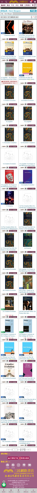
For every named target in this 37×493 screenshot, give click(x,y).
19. (9, 228)
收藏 (18, 492)
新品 (8, 5)
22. (27, 248)
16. (27, 185)
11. (9, 143)
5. (9, 78)
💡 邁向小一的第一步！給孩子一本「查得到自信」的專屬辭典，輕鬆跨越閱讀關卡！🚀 (35, 8)
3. (8, 59)
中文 (12, 5)
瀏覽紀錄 (26, 492)
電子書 (34, 5)
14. (27, 164)
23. (9, 269)
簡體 (21, 5)
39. (9, 441)
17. (9, 206)
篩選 (34, 11)
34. (27, 380)
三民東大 (27, 5)
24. (27, 270)
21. (9, 250)
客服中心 (11, 492)
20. (27, 228)
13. (9, 164)
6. (27, 80)
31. (9, 359)
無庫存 (4, 39)
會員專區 (33, 492)
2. (26, 37)
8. (27, 100)
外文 (17, 5)
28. (27, 313)
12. (28, 143)
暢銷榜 (3, 5)
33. (9, 378)
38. (26, 422)
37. (9, 421)
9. (9, 121)
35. (8, 400)
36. (27, 400)
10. (27, 121)
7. (9, 100)
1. (9, 35)
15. (9, 185)
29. (8, 336)
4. (27, 57)
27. (9, 311)
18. (27, 207)
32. (27, 359)
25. (9, 290)
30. (26, 336)
